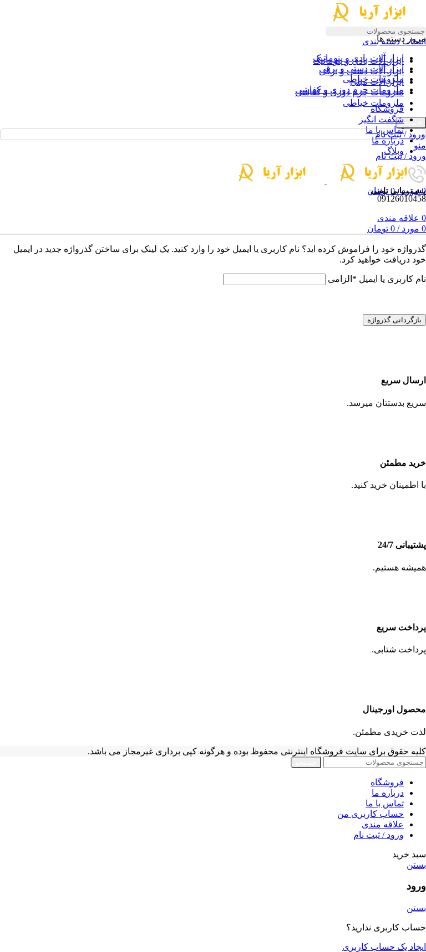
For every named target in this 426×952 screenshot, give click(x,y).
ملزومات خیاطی (373, 102)
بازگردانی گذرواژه (394, 320)
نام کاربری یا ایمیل (377, 279)
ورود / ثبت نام (378, 835)
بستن (416, 864)
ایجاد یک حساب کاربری (384, 946)
